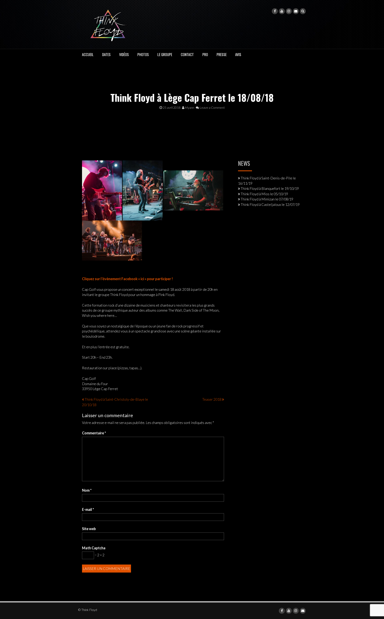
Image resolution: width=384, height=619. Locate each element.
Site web (89, 528)
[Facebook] (275, 11)
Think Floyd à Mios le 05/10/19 (264, 194)
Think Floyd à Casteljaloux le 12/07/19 (270, 204)
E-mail (88, 509)
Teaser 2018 (211, 399)
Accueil (88, 54)
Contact (187, 54)
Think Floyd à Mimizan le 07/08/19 (267, 199)
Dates (106, 54)
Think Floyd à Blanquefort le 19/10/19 (270, 188)
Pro (205, 54)
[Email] (296, 11)
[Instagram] (289, 11)
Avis (238, 54)
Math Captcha (93, 548)
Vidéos (124, 54)
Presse (222, 54)
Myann (189, 107)
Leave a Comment (212, 107)
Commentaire (94, 433)
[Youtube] (282, 11)
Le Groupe (164, 54)
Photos (143, 54)
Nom (87, 490)
